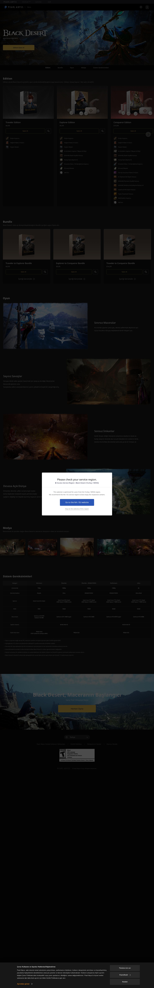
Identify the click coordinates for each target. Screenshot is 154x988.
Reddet (124, 982)
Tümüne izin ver (125, 968)
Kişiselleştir (123, 975)
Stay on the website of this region (77, 509)
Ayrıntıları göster (23, 984)
